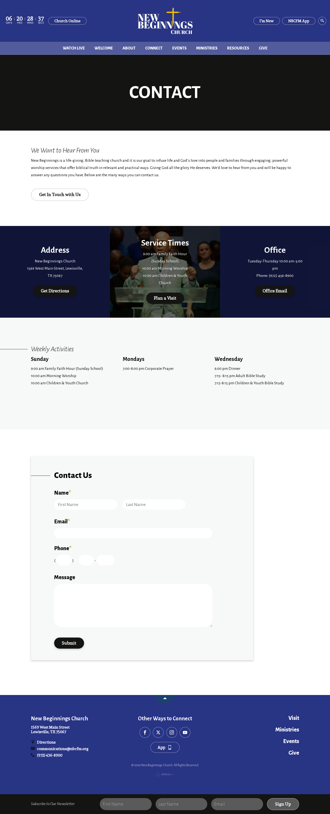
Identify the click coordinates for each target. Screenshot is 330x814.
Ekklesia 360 (165, 774)
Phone (63, 548)
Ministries (206, 48)
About (129, 48)
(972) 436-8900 (49, 755)
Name (62, 493)
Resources (238, 48)
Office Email (275, 290)
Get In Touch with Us (60, 194)
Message (64, 577)
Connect (154, 48)
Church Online (67, 21)
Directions (46, 742)
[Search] (322, 21)
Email (62, 522)
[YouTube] (185, 732)
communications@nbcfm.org (62, 749)
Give (263, 48)
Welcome (103, 48)
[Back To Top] (165, 699)
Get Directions (55, 290)
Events (179, 48)
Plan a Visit (165, 298)
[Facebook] (145, 732)
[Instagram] (171, 732)
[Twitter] (158, 732)
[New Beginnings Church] (165, 21)
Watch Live (74, 48)
